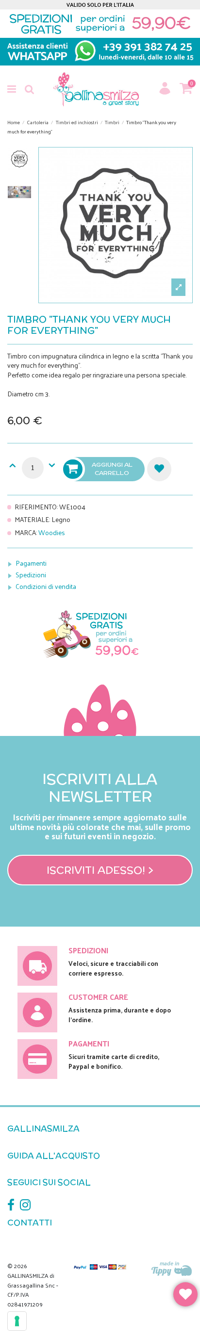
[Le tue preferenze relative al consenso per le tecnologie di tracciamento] (17, 1321)
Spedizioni (31, 575)
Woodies (51, 532)
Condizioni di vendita (46, 586)
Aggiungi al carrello (112, 468)
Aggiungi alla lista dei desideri (159, 469)
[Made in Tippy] (172, 1269)
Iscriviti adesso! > (100, 870)
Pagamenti (31, 563)
